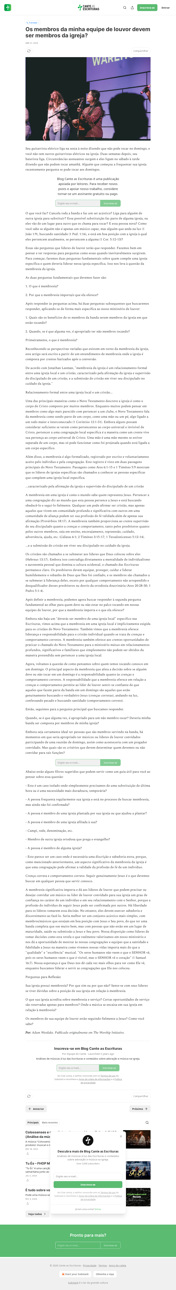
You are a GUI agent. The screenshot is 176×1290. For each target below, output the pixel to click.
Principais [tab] (33, 1122)
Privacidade (89, 1265)
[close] (121, 1136)
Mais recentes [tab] (50, 1122)
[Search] (124, 7)
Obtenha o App (105, 1274)
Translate (33, 22)
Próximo (137, 1109)
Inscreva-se (147, 7)
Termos (102, 1265)
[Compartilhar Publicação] (132, 7)
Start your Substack (77, 1274)
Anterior (38, 1109)
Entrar (166, 7)
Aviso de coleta (117, 1265)
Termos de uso (108, 1192)
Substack (73, 1282)
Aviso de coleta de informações (95, 1195)
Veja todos (35, 1214)
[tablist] (42, 1122)
